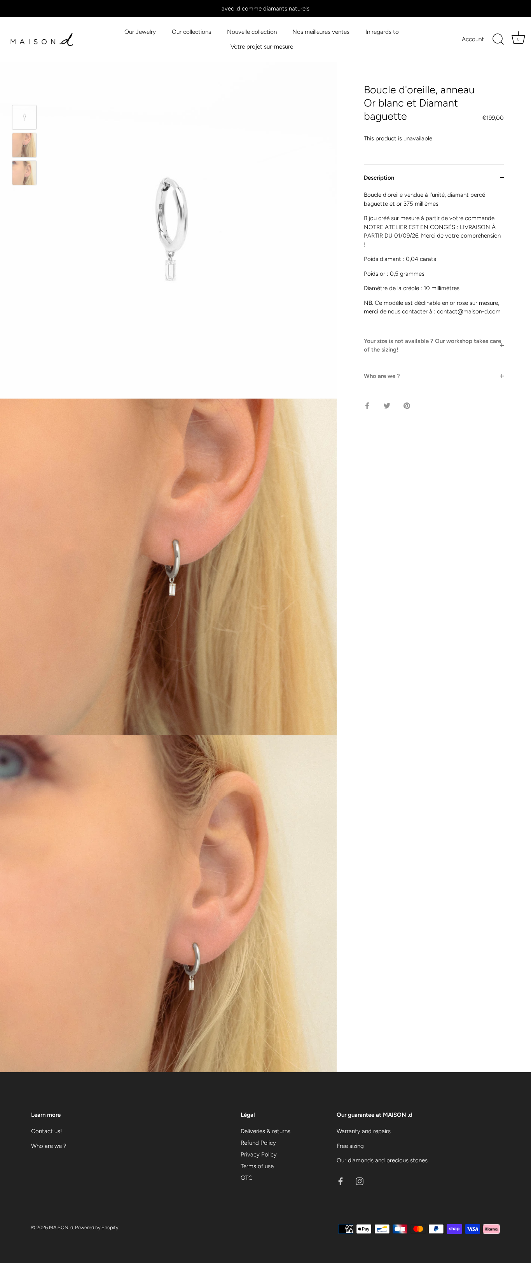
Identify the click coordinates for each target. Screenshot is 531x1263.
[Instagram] (359, 1180)
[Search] (498, 39)
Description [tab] (379, 177)
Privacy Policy (259, 1154)
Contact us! (46, 1131)
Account (473, 39)
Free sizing (350, 1145)
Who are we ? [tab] (382, 376)
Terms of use (257, 1166)
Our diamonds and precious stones (382, 1160)
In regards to (382, 31)
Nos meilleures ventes (320, 31)
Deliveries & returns (265, 1131)
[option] (24, 119)
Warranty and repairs (364, 1131)
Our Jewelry (140, 31)
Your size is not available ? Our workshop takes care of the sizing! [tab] (432, 345)
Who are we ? (48, 1145)
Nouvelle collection (252, 31)
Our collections (191, 31)
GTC (247, 1177)
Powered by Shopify (96, 1227)
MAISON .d (61, 1227)
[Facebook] (340, 1180)
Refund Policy (258, 1142)
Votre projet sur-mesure (262, 46)
